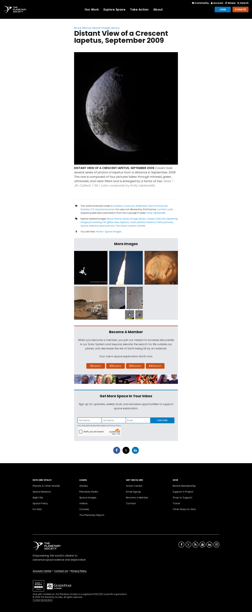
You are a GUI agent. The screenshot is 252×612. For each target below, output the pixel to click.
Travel (176, 503)
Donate (240, 9)
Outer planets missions (143, 222)
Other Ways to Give (184, 509)
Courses (84, 509)
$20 (135, 366)
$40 (155, 366)
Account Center (42, 571)
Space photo (106, 225)
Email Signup (133, 491)
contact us (163, 209)
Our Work (92, 9)
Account (218, 3)
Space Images (113, 231)
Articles (83, 486)
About (158, 9)
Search (244, 3)
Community (202, 3)
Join (222, 9)
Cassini (151, 218)
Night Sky (38, 497)
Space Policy (40, 503)
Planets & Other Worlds (46, 486)
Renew (232, 3)
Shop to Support (182, 497)
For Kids (37, 509)
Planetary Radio (88, 491)
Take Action (139, 9)
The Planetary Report (91, 515)
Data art (160, 218)
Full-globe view (110, 222)
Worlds (141, 225)
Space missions (89, 225)
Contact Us (61, 571)
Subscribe (162, 420)
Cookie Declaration (43, 600)
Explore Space (115, 9)
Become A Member (137, 497)
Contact (131, 503)
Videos (83, 503)
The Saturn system (126, 225)
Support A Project (183, 491)
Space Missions (42, 491)
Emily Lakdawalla (156, 213)
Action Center (134, 486)
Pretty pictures (165, 222)
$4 (95, 366)
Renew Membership (184, 486)
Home (99, 231)
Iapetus (124, 222)
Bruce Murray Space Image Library (97, 28)
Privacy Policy (115, 425)
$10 (115, 366)
